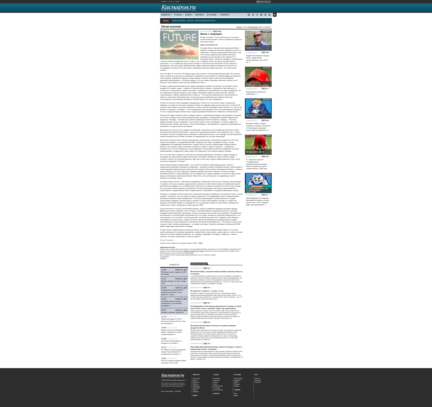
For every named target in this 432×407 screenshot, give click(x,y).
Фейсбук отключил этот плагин (194, 251)
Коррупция (196, 386)
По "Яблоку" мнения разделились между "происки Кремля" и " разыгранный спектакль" (173, 352)
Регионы (195, 384)
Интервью (216, 378)
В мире (195, 390)
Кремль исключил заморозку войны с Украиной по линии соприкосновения (171, 332)
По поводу (216, 388)
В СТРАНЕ (211, 15)
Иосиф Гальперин (167, 240)
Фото (235, 393)
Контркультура (218, 386)
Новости (257, 378)
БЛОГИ (188, 15)
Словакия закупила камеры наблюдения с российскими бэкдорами (171, 303)
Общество (196, 382)
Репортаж (216, 380)
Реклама (178, 391)
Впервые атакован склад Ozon (172, 312)
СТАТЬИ (178, 15)
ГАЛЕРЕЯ (224, 15)
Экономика (196, 388)
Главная (163, 1)
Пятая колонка (253, 27)
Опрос (215, 384)
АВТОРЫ (199, 15)
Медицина (237, 380)
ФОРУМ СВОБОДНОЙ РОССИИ (205, 21)
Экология (196, 391)
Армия (236, 382)
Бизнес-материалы (167, 391)
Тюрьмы (236, 386)
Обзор (215, 382)
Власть (195, 380)
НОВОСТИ (165, 15)
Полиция (237, 384)
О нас (171, 1)
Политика (258, 380)
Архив (177, 1)
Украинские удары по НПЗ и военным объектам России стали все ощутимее (173, 321)
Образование (238, 378)
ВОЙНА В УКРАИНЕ (178, 21)
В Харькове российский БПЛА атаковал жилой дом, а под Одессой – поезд (172, 292)
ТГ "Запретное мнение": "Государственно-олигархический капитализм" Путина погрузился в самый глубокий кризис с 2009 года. (256, 164)
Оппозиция (196, 378)
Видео (236, 395)
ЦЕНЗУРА (190, 21)
